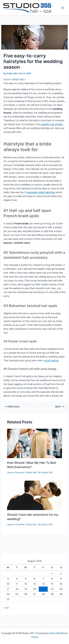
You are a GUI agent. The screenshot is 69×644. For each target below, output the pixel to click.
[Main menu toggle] (62, 7)
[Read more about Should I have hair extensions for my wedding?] (34, 495)
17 (8, 589)
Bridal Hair (31, 472)
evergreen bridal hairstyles (40, 192)
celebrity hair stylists (51, 124)
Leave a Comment (15, 472)
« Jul (6, 607)
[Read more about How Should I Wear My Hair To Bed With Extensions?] (34, 443)
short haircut (52, 360)
